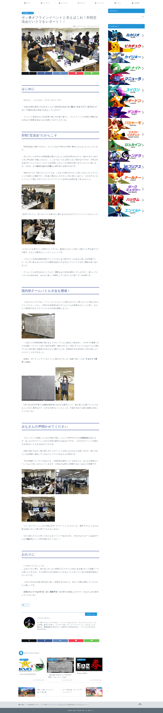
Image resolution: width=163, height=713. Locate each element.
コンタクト (46, 3)
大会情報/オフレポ (28, 13)
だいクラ (26, 605)
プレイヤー (64, 3)
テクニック (100, 3)
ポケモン (82, 3)
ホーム (28, 3)
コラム (118, 3)
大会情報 (136, 3)
